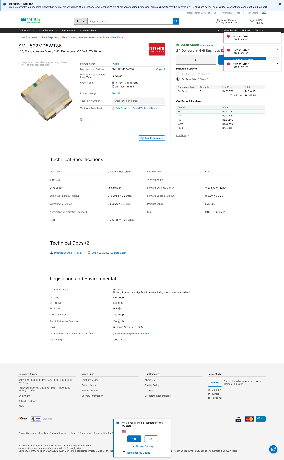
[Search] (176, 21)
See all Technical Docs (145, 108)
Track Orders (252, 13)
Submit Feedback (27, 401)
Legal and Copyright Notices (53, 433)
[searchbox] (130, 21)
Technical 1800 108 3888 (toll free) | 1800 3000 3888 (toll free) (44, 389)
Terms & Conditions (81, 433)
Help (239, 13)
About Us (150, 379)
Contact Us (228, 13)
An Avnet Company (28, 445)
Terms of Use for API (104, 433)
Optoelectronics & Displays (42, 37)
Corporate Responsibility (158, 395)
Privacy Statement (27, 433)
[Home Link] (30, 21)
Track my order (90, 379)
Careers (149, 390)
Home (21, 37)
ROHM (115, 63)
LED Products (67, 37)
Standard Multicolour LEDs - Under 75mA (101, 37)
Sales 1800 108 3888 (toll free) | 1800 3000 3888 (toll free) (45, 381)
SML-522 (117, 93)
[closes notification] (280, 4)
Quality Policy (152, 385)
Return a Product (91, 390)
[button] (26, 30)
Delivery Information (92, 395)
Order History (89, 385)
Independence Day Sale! (198, 13)
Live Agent (24, 395)
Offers (216, 13)
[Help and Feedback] (273, 449)
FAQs (21, 406)
